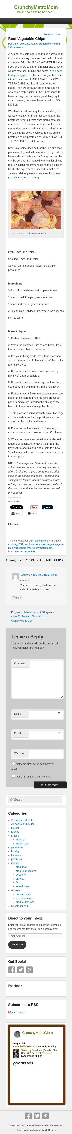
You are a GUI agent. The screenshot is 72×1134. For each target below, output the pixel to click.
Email (17, 733)
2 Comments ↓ (16, 47)
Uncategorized (19, 905)
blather (15, 827)
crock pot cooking (26, 870)
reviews (15, 890)
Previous (47, 34)
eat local (29, 544)
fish (18, 882)
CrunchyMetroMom (36, 6)
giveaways (17, 847)
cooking (12, 544)
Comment (20, 663)
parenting (16, 859)
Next (60, 34)
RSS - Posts (18, 1012)
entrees (20, 878)
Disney (15, 831)
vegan (50, 544)
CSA (21, 544)
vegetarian (20, 548)
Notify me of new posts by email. (33, 776)
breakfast (21, 866)
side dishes (41, 540)
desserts (21, 874)
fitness (15, 835)
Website (19, 753)
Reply (17, 597)
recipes (15, 863)
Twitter (20, 969)
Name (17, 713)
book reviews (23, 894)
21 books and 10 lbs (23, 823)
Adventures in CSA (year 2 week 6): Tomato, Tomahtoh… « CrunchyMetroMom (32, 616)
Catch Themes (49, 1130)
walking (20, 839)
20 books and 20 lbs (23, 820)
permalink (29, 551)
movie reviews (24, 898)
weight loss (22, 843)
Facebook (11, 969)
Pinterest (29, 969)
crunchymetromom (50, 43)
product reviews (25, 901)
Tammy (24, 575)
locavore (41, 544)
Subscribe (17, 944)
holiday (15, 851)
